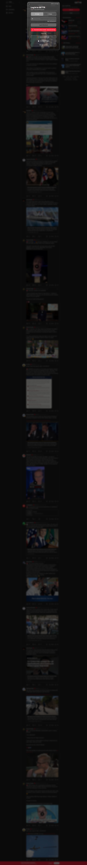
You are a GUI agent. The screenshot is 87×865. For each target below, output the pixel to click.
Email (38, 14)
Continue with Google (44, 37)
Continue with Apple (44, 41)
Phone (50, 14)
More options (44, 44)
